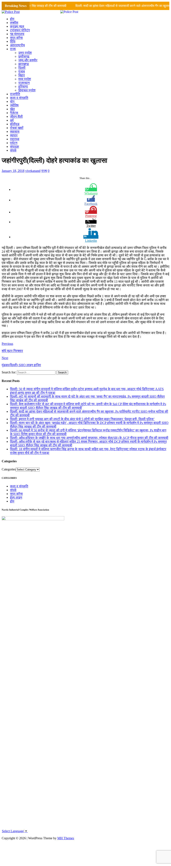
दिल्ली (21, 67)
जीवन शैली (16, 116)
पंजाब (21, 71)
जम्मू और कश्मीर (27, 60)
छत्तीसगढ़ (23, 56)
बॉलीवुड (14, 124)
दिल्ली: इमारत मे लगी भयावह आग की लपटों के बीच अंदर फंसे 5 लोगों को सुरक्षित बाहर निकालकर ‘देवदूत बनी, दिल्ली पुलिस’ (82, 419)
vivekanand (32, 171)
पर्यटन (13, 143)
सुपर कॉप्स (16, 37)
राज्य (13, 49)
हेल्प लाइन (16, 497)
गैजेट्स (14, 113)
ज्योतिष (14, 105)
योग (12, 101)
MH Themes (65, 838)
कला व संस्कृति (19, 98)
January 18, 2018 (13, 171)
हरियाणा (23, 86)
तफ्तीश (14, 22)
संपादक (14, 146)
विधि (12, 41)
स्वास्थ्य (14, 139)
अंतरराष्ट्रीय (17, 45)
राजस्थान (24, 82)
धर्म (12, 120)
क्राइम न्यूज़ (17, 26)
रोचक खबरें (16, 128)
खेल (12, 109)
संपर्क (13, 150)
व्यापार (14, 135)
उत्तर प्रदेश (25, 52)
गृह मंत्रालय (17, 34)
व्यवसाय (14, 131)
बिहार (21, 75)
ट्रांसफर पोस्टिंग (20, 30)
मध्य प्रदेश (24, 79)
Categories (9, 469)
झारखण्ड (23, 64)
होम (12, 19)
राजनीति (15, 94)
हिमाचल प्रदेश (26, 90)
